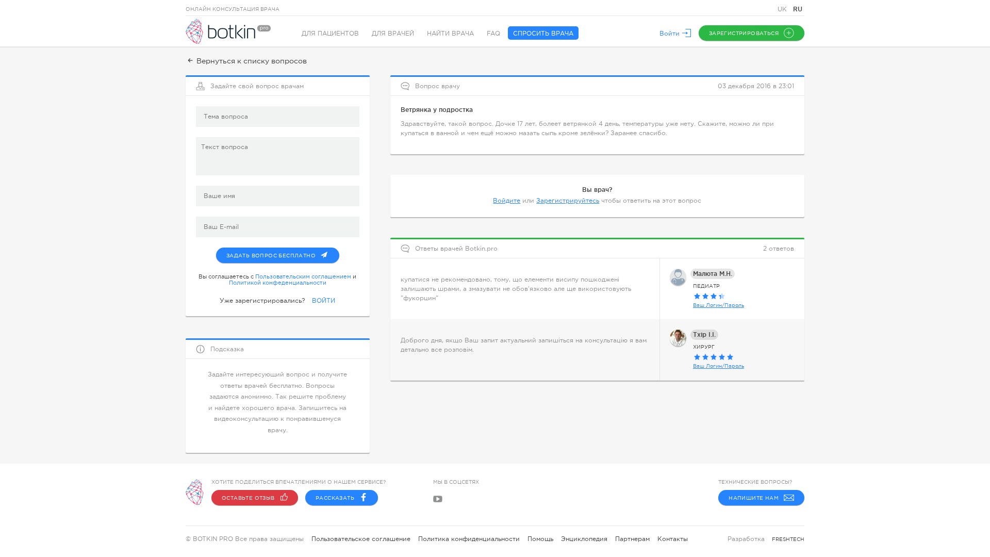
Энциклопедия (584, 539)
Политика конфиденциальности (469, 539)
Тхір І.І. (704, 334)
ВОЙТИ (323, 300)
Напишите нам (754, 498)
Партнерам (632, 539)
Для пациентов (330, 33)
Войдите (506, 200)
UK (783, 9)
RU (797, 9)
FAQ (493, 33)
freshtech (788, 539)
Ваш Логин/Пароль (718, 305)
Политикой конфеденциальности (277, 283)
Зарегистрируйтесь (567, 200)
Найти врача (450, 33)
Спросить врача (543, 33)
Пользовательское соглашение (360, 539)
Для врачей (393, 33)
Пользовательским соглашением (303, 276)
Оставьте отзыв (248, 498)
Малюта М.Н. (712, 273)
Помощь (540, 539)
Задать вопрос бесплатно (271, 255)
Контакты (672, 539)
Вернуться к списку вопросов (251, 61)
